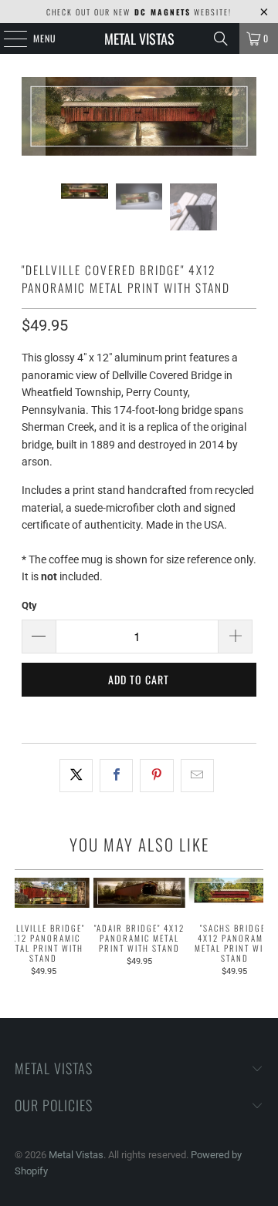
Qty (29, 605)
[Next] (244, 118)
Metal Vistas (139, 39)
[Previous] (33, 118)
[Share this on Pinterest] (156, 775)
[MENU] (7, 38)
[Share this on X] (76, 775)
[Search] (221, 38)
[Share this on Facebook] (116, 775)
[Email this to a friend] (197, 775)
